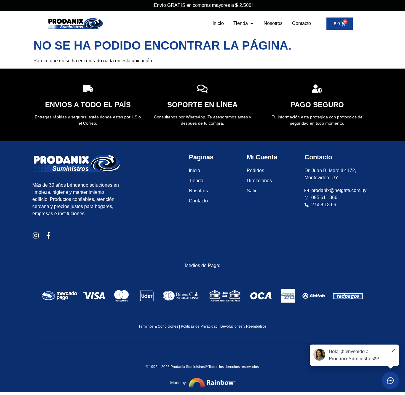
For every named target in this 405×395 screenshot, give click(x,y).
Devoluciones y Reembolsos (243, 326)
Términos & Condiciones (158, 326)
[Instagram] (35, 235)
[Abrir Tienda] (251, 23)
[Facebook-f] (48, 235)
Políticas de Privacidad (199, 326)
